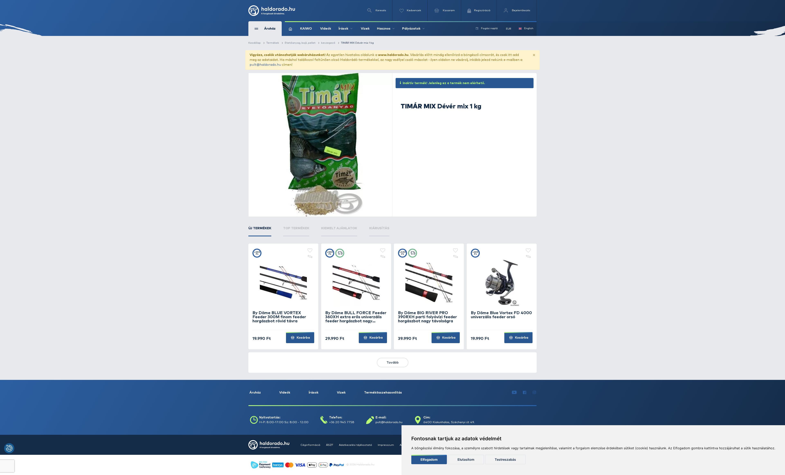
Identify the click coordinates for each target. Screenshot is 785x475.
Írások (313, 392)
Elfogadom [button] (429, 459)
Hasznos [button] (383, 28)
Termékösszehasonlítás (383, 392)
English (528, 28)
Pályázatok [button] (411, 28)
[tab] (259, 231)
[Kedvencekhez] (310, 251)
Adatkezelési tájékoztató (356, 445)
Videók (325, 28)
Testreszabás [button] (505, 459)
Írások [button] (343, 28)
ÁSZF (330, 445)
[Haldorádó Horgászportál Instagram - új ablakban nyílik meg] (534, 392)
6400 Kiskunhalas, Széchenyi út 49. (449, 422)
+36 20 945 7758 (341, 422)
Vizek (365, 28)
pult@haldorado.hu (265, 64)
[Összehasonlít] (310, 257)
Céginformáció (311, 445)
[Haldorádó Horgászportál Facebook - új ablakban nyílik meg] (524, 392)
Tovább (393, 362)
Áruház (255, 392)
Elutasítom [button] (466, 459)
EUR (508, 29)
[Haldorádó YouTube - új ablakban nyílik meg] (514, 392)
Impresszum (386, 445)
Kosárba (303, 337)
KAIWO (306, 28)
